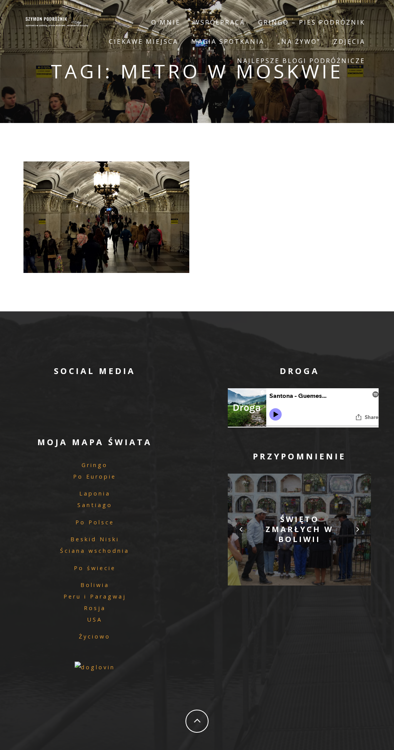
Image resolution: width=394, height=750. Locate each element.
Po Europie (94, 476)
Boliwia (94, 585)
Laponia (94, 493)
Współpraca (219, 22)
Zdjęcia (349, 41)
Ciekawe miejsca (143, 41)
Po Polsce (94, 522)
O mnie (165, 22)
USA (94, 619)
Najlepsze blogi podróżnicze (301, 61)
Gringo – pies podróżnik (311, 22)
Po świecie (95, 568)
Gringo (95, 465)
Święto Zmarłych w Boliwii (299, 529)
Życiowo (94, 636)
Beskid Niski (94, 539)
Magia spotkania (227, 41)
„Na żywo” (299, 41)
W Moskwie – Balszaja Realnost (106, 215)
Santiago (94, 505)
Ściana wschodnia (94, 550)
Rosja (95, 608)
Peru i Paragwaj (94, 596)
